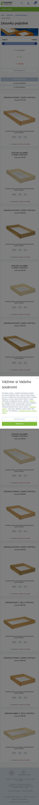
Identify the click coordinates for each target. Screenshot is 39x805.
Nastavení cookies (19, 419)
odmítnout (5, 411)
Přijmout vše (19, 423)
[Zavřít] (37, 378)
